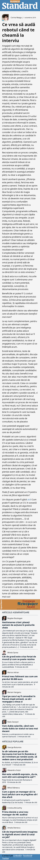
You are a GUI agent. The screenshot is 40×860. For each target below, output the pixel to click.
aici (29, 499)
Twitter (5, 858)
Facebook (27, 855)
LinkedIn (17, 855)
